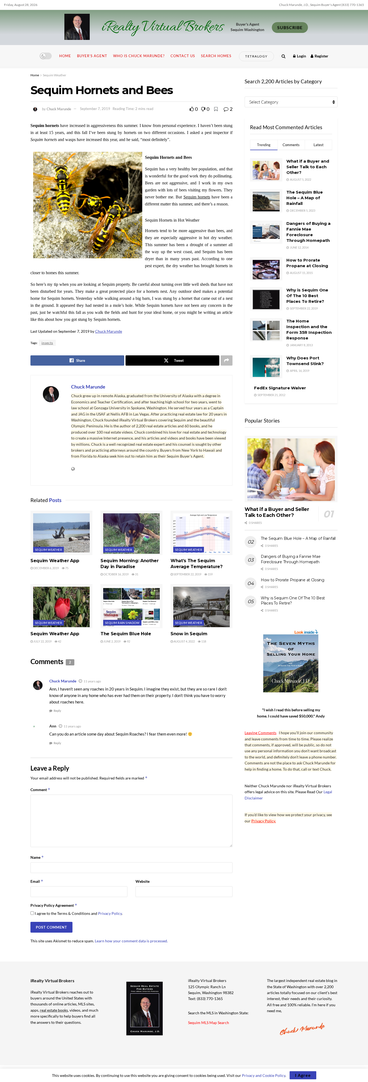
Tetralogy (256, 56)
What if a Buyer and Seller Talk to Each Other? (307, 167)
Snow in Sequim (189, 633)
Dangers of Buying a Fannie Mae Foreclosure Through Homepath (291, 559)
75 (66, 568)
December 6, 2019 (46, 568)
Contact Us (183, 56)
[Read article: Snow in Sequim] (201, 606)
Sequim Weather (54, 75)
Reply (57, 710)
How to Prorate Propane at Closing (292, 580)
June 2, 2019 (111, 641)
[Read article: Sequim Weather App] (61, 533)
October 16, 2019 (116, 574)
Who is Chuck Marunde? (139, 56)
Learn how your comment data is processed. (131, 941)
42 (59, 641)
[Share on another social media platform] (226, 360)
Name (37, 857)
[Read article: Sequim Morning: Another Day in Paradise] (131, 533)
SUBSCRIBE (290, 27)
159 (210, 574)
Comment (40, 789)
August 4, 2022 (184, 641)
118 (203, 641)
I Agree (303, 1075)
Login (301, 56)
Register (321, 56)
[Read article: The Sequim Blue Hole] (131, 606)
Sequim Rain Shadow (122, 622)
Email (36, 881)
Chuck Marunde (59, 109)
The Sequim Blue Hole (125, 633)
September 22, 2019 (187, 574)
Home (65, 56)
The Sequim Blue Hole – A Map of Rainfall (304, 198)
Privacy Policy (110, 913)
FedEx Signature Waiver (280, 387)
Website (143, 881)
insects (47, 343)
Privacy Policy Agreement (53, 905)
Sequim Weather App (54, 560)
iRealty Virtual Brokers (162, 27)
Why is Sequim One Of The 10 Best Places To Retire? (307, 295)
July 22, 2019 (42, 641)
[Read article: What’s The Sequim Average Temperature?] (201, 533)
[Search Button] (284, 56)
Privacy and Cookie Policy (263, 1075)
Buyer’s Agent (92, 56)
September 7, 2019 (95, 109)
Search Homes (216, 56)
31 (136, 574)
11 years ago (92, 681)
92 (128, 641)
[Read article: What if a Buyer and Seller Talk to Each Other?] (291, 469)
